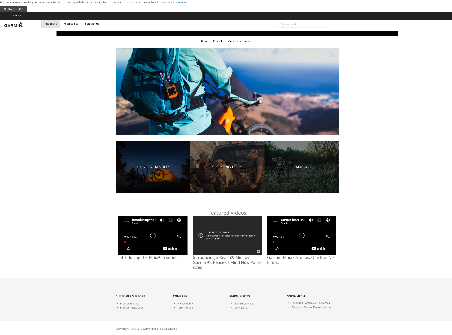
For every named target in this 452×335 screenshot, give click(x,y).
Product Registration (132, 307)
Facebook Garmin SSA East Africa (311, 302)
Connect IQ (240, 307)
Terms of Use (185, 307)
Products (218, 41)
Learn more (180, 2)
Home (204, 41)
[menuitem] (50, 24)
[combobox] (303, 24)
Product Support (129, 303)
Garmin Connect (243, 303)
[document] (226, 6)
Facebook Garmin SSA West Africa (311, 307)
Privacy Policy (185, 303)
